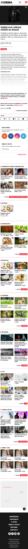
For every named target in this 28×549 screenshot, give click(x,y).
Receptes (5, 260)
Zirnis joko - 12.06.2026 (20, 458)
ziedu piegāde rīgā (7, 487)
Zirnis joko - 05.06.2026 (20, 470)
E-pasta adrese (5, 149)
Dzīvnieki (3, 49)
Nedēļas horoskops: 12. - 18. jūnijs (7, 234)
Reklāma (14, 527)
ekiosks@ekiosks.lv (14, 546)
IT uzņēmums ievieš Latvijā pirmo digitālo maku (20, 422)
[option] (14, 15)
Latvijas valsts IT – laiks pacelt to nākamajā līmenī (6, 436)
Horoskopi (14, 519)
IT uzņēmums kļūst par (21, 435)
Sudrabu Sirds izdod (7, 343)
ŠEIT (6, 98)
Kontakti (14, 530)
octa (21, 492)
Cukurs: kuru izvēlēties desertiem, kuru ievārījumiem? (7, 248)
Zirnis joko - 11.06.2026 (6, 470)
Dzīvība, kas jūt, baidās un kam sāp (6, 191)
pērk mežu (13, 488)
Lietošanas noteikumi (14, 541)
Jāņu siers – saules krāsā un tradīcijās (6, 284)
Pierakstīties (22, 154)
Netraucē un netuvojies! (6, 306)
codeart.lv (16, 545)
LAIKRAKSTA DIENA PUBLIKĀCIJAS (13, 166)
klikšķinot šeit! (18, 105)
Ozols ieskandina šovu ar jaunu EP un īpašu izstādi (21, 344)
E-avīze (14, 522)
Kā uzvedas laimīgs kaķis (20, 190)
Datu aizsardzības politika (14, 543)
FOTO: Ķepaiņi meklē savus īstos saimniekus (21, 307)
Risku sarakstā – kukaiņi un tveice (6, 320)
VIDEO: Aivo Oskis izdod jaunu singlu (6, 358)
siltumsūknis (19, 502)
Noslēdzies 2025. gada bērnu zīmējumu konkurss (6, 397)
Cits (3, 371)
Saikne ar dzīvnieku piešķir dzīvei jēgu (20, 320)
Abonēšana (14, 517)
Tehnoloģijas (7, 410)
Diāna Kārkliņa (6, 43)
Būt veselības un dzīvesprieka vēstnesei (5, 383)
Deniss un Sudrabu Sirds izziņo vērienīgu (21, 359)
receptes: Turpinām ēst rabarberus (20, 284)
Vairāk (6, 197)
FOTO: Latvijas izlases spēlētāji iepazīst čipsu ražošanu (19, 397)
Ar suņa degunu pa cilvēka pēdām (21, 177)
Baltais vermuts (19, 382)
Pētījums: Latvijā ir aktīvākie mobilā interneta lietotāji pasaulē (6, 422)
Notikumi (5, 332)
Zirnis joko (6, 448)
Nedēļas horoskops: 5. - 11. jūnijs (20, 246)
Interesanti (6, 224)
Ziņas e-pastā (14, 524)
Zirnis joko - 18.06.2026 (6, 458)
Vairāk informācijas (21, 110)
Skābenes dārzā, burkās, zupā (5, 214)
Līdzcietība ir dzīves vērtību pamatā (6, 178)
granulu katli (7, 500)
